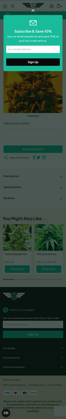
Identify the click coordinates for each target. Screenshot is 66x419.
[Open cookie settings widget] (6, 413)
